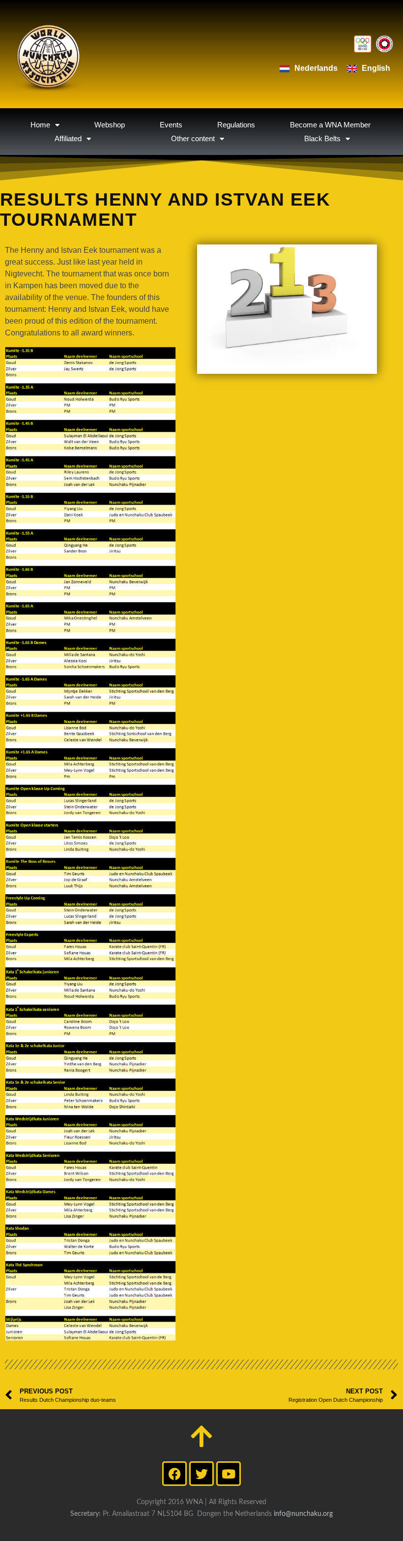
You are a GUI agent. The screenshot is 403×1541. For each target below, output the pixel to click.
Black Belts (322, 138)
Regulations (236, 125)
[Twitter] (201, 1473)
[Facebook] (174, 1473)
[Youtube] (228, 1473)
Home (40, 125)
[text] (90, 291)
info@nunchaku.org (303, 1514)
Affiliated (68, 138)
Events (171, 125)
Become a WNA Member (330, 125)
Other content (193, 138)
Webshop (109, 125)
